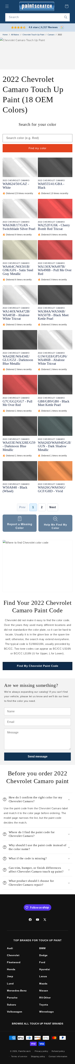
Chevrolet (13, 955)
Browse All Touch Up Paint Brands (37, 1023)
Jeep (10, 976)
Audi (10, 948)
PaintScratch (24, 1051)
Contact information (58, 1056)
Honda (11, 969)
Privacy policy (41, 1051)
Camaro (51, 35)
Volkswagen (14, 1011)
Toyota (43, 1004)
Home (5, 35)
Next (52, 507)
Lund (10, 983)
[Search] (66, 17)
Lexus (43, 976)
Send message (37, 756)
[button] (7, 6)
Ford (42, 962)
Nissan (43, 990)
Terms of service (19, 1056)
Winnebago (46, 1011)
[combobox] (37, 17)
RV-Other (45, 997)
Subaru (11, 1004)
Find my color (37, 148)
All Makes (15, 35)
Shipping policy (38, 1056)
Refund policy (58, 1051)
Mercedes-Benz (17, 990)
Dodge (43, 955)
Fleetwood (13, 962)
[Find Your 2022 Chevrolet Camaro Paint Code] (37, 566)
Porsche (12, 997)
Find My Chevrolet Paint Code (37, 665)
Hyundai (44, 969)
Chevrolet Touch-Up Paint (33, 35)
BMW (42, 948)
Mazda (43, 983)
